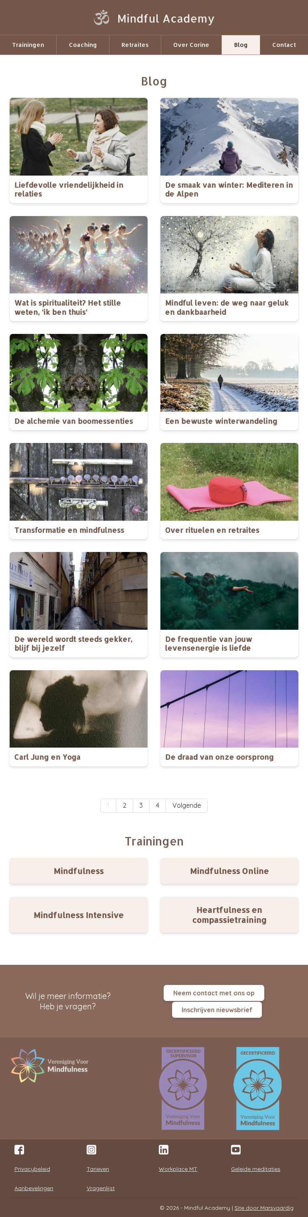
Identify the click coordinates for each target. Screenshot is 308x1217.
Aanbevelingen (33, 1188)
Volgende (186, 805)
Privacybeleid (32, 1169)
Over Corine (191, 45)
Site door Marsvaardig (264, 1207)
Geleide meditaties (255, 1169)
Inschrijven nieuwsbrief (217, 1010)
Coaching (83, 45)
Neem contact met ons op (214, 993)
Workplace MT (178, 1169)
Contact (284, 45)
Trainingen (28, 45)
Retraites (135, 45)
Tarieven (98, 1169)
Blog (241, 45)
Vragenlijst (101, 1188)
